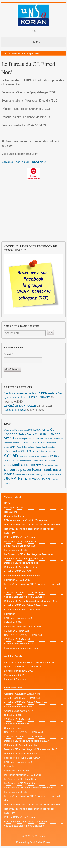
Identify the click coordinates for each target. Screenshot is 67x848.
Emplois (20, 447)
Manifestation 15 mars (29, 461)
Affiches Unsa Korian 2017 (18, 643)
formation (56, 447)
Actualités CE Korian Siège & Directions (25, 605)
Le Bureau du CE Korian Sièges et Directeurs (28, 554)
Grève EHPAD (10, 451)
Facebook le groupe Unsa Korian (22, 647)
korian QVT (44, 456)
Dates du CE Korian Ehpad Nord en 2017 (26, 558)
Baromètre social (21, 430)
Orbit (32, 842)
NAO (39, 465)
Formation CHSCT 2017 (17, 579)
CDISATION (39, 429)
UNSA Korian (17, 478)
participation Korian (27, 469)
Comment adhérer (14, 516)
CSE (50, 438)
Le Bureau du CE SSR (16, 550)
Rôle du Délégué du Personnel (20, 537)
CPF (46, 438)
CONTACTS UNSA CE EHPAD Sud (23, 635)
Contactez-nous (12, 728)
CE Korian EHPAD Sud (16, 630)
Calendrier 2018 (13, 622)
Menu (36, 41)
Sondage (39, 474)
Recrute (31, 474)
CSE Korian (58, 438)
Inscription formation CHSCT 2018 (22, 626)
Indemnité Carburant (15, 679)
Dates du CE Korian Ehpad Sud (21, 562)
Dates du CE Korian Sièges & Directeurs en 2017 (30, 601)
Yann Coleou (41, 479)
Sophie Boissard (50, 474)
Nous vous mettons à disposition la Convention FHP (32, 524)
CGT (57, 434)
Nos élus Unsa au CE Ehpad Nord (23, 162)
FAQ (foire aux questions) (18, 618)
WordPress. (44, 842)
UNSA (7, 503)
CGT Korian (10, 438)
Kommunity (50, 451)
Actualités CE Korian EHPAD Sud (22, 609)
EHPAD (26, 443)
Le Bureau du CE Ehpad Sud (20, 545)
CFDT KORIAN (44, 434)
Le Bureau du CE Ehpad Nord (20, 541)
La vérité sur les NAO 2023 (20, 405)
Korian (11, 455)
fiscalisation (47, 447)
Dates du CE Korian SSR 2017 (20, 567)
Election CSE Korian (38, 443)
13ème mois (9, 430)
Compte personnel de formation (30, 438)
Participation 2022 (15, 409)
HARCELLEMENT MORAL (30, 451)
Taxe (60, 474)
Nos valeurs (10, 511)
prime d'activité (21, 474)
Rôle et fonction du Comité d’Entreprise (25, 520)
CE (48, 430)
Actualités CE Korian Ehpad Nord (22, 575)
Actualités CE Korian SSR (18, 571)
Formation (9, 613)
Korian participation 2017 (29, 456)
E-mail (8, 354)
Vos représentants (14, 507)
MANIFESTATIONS (47, 461)
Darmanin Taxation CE (13, 443)
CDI (30, 430)
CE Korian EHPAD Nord (17, 639)
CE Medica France (24, 434)
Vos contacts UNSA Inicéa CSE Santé (24, 596)
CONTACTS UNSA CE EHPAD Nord (23, 592)
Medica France (23, 465)
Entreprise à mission (32, 447)
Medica (8, 465)
